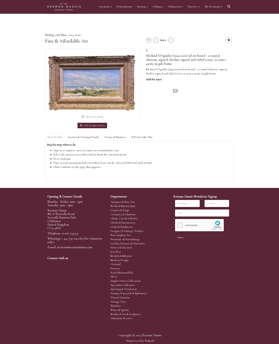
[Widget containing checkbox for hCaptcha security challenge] (199, 225)
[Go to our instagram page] (169, 91)
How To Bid (55, 137)
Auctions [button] (104, 6)
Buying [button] (141, 6)
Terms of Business (115, 137)
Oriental (115, 264)
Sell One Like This (141, 137)
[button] (229, 5)
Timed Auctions (120, 297)
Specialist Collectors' (122, 285)
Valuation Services (121, 318)
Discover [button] (193, 6)
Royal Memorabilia (121, 272)
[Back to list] (148, 40)
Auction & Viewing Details (83, 137)
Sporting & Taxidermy (123, 289)
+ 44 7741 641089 (72, 238)
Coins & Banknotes (121, 227)
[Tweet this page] (156, 91)
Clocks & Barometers (122, 222)
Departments (124, 6)
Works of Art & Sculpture (125, 314)
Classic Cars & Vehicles (124, 218)
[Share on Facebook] (149, 91)
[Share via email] (176, 91)
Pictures (115, 268)
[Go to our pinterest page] (64, 263)
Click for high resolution (94, 125)
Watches (115, 305)
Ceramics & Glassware (123, 214)
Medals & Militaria (121, 256)
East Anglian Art (120, 235)
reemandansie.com (108, 150)
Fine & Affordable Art (66, 41)
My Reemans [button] (213, 6)
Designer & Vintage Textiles (126, 231)
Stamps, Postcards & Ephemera (128, 293)
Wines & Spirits (119, 310)
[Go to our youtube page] (71, 263)
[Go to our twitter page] (57, 263)
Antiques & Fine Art (122, 202)
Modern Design (119, 260)
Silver (113, 276)
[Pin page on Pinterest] (162, 91)
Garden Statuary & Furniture (127, 243)
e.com (74, 247)
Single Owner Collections (125, 281)
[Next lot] (171, 40)
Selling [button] (157, 6)
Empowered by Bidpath (140, 340)
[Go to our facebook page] (50, 263)
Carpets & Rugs (119, 210)
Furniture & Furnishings (125, 239)
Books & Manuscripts (122, 206)
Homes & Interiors (121, 247)
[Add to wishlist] (229, 40)
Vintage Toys (118, 301)
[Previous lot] (156, 40)
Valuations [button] (174, 6)
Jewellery (115, 251)
